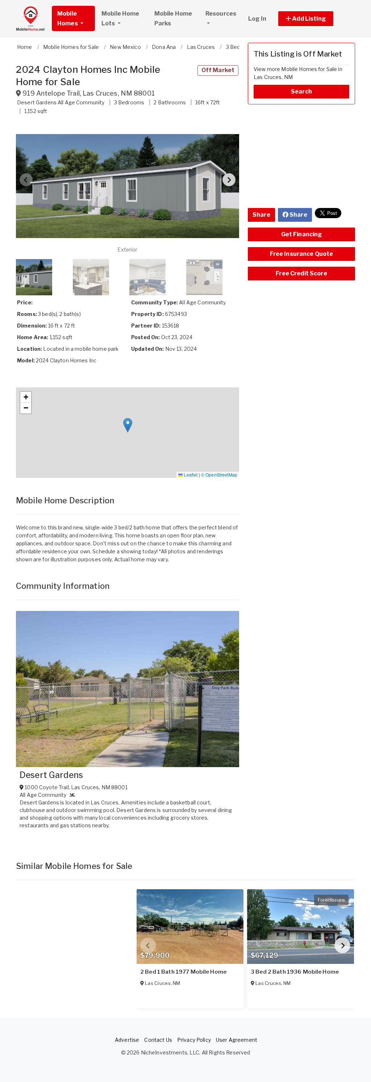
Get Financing (301, 234)
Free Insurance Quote (301, 253)
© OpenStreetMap (219, 474)
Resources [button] (220, 13)
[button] (314, 18)
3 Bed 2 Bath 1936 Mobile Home (295, 972)
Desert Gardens (51, 775)
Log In (257, 18)
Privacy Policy (194, 1040)
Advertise (127, 1040)
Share (261, 214)
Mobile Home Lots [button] (120, 18)
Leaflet (190, 474)
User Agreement (236, 1040)
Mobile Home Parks (173, 18)
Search (301, 91)
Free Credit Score (301, 273)
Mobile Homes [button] (68, 18)
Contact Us (158, 1040)
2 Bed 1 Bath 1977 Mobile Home (183, 972)
